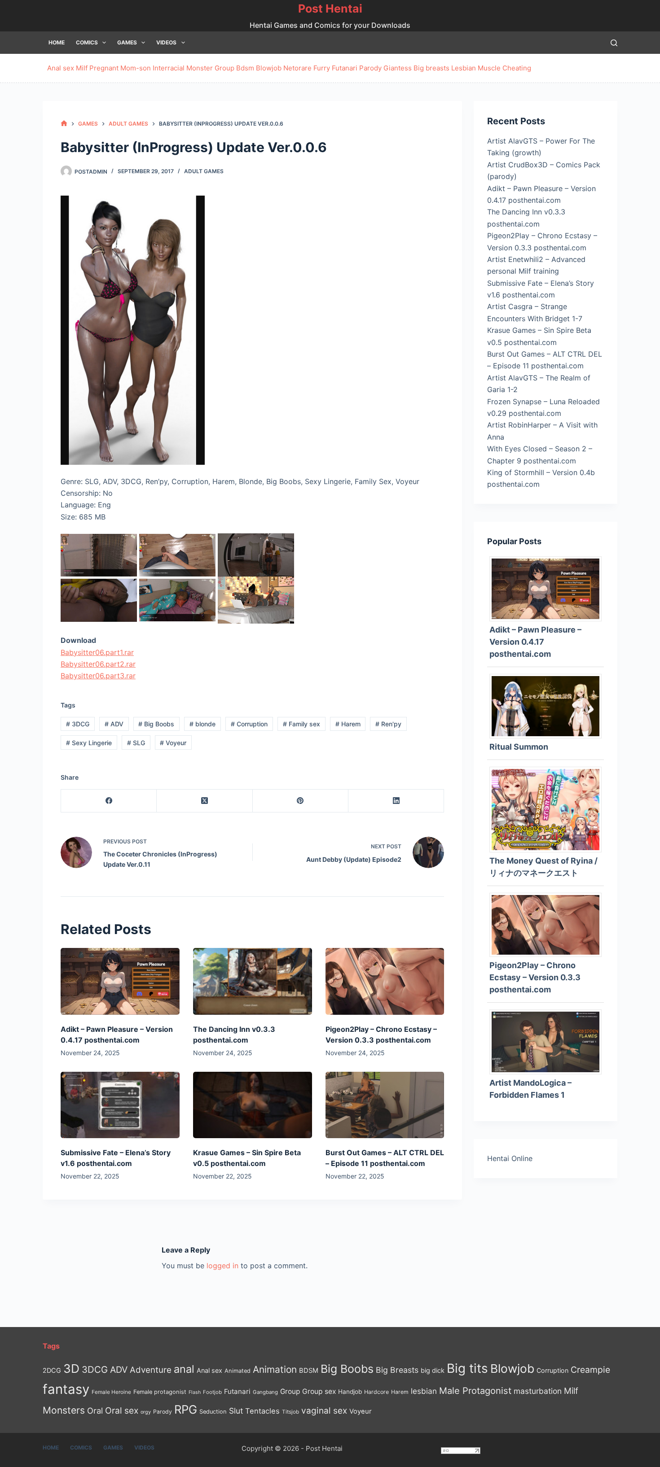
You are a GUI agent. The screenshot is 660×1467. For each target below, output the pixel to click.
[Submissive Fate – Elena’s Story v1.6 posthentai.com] (120, 1105)
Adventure (151, 1370)
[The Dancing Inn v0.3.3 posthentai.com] (252, 981)
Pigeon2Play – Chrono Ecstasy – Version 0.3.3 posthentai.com (535, 977)
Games (127, 42)
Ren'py (388, 724)
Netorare (297, 68)
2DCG (52, 1370)
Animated (237, 1370)
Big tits (467, 1368)
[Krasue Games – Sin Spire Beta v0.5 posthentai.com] (252, 1105)
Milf (82, 68)
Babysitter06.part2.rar (98, 663)
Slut (236, 1410)
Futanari (344, 68)
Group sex (319, 1391)
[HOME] (64, 123)
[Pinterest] (300, 801)
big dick (432, 1370)
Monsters (64, 1410)
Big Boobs (156, 724)
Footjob (212, 1392)
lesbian (424, 1391)
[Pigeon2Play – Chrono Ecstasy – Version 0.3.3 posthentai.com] (385, 981)
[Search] (614, 42)
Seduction (213, 1411)
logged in (222, 1265)
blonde (202, 724)
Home (56, 42)
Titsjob (290, 1412)
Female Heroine (111, 1392)
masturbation (538, 1391)
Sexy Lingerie (89, 743)
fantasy (66, 1389)
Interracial (169, 68)
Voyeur (173, 743)
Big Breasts (397, 1370)
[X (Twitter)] (204, 801)
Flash (195, 1392)
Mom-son (135, 68)
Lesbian (463, 68)
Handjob (350, 1391)
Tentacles (262, 1410)
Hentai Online (509, 1158)
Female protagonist (159, 1391)
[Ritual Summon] (548, 705)
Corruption (249, 724)
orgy (146, 1412)
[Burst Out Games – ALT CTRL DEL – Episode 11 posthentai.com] (385, 1105)
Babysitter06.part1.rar (97, 652)
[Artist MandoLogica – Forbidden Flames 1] (548, 1041)
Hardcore (376, 1391)
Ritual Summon (518, 746)
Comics (87, 42)
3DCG (77, 724)
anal (184, 1368)
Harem (348, 724)
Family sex (301, 724)
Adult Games (204, 171)
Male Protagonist (475, 1390)
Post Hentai (330, 8)
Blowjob (269, 68)
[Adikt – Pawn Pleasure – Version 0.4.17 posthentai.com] (120, 981)
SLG (136, 743)
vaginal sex (324, 1411)
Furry (321, 68)
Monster (199, 68)
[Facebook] (109, 801)
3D (71, 1368)
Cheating (516, 68)
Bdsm (245, 68)
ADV (114, 724)
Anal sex (60, 68)
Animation (275, 1369)
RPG (185, 1409)
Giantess (397, 68)
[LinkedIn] (396, 801)
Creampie (590, 1369)
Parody (370, 68)
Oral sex (121, 1410)
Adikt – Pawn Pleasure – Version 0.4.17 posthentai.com (535, 642)
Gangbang (265, 1392)
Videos (166, 42)
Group (224, 68)
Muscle (489, 68)
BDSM (308, 1371)
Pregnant (104, 68)
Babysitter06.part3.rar (98, 675)
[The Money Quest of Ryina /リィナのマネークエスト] (548, 808)
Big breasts (431, 68)
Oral (95, 1410)
